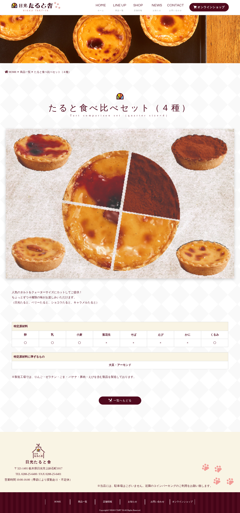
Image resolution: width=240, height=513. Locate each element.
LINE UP (119, 7)
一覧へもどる (122, 400)
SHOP (138, 7)
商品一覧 (82, 502)
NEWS (157, 7)
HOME (101, 7)
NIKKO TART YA (116, 510)
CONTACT (175, 7)
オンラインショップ (211, 7)
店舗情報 (107, 502)
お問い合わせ (157, 502)
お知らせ (132, 502)
